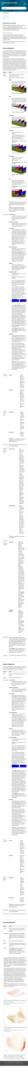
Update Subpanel (6, 16)
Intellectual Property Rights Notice (10, 1063)
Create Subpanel (6, 14)
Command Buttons (6, 18)
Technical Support (20, 1063)
